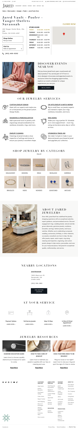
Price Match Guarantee (71, 385)
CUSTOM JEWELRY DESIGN (19, 105)
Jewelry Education (40, 389)
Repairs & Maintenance (51, 390)
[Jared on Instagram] (11, 382)
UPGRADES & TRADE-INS (56, 133)
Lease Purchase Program (60, 393)
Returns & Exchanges (40, 404)
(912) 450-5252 (11, 53)
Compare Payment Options (60, 403)
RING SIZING (52, 118)
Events (49, 400)
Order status (41, 396)
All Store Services (50, 403)
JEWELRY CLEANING (16, 133)
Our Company (71, 391)
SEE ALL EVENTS (46, 87)
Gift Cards (60, 399)
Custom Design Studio (51, 394)
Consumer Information (71, 399)
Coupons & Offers (60, 412)
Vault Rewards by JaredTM (51, 386)
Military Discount (60, 416)
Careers (70, 394)
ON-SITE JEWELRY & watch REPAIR (60, 105)
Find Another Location (39, 290)
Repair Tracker (41, 399)
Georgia (19, 11)
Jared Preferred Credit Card (61, 387)
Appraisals (50, 397)
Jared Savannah (36, 271)
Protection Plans (40, 414)
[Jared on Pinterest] (8, 382)
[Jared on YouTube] (14, 382)
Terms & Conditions (61, 427)
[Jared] (18, 418)
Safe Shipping (41, 401)
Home (4, 11)
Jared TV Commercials (61, 420)
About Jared (71, 388)
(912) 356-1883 (36, 283)
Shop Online (8, 39)
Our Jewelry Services (39, 98)
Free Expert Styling (40, 393)
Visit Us (9, 47)
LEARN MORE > (11, 324)
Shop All (39, 154)
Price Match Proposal (71, 403)
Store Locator (11, 11)
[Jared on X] (6, 382)
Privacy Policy (51, 427)
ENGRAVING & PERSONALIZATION (21, 118)
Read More (14, 368)
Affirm (59, 396)
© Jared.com (5, 427)
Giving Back (71, 396)
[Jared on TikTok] (17, 382)
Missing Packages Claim (40, 409)
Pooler (25, 11)
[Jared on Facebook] (3, 382)
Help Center (41, 386)
